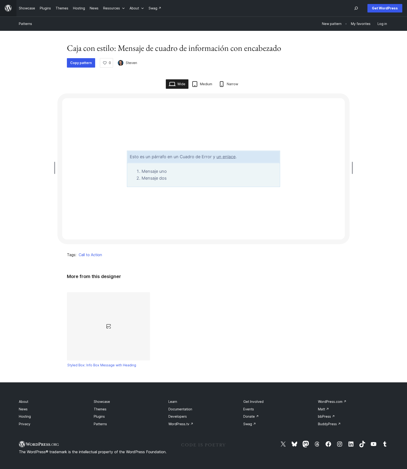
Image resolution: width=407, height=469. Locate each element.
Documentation (180, 409)
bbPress (326, 416)
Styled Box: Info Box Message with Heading (101, 365)
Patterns (25, 24)
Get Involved (253, 402)
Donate (251, 416)
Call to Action (90, 254)
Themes (100, 409)
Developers (177, 416)
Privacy (24, 424)
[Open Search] (356, 8)
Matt (323, 409)
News (23, 409)
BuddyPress (329, 424)
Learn (172, 402)
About (23, 402)
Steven (131, 63)
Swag (249, 424)
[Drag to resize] (55, 168)
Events (248, 409)
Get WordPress (385, 8)
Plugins (99, 416)
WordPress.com (332, 402)
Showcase (102, 402)
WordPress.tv (180, 424)
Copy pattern (81, 63)
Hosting (25, 416)
